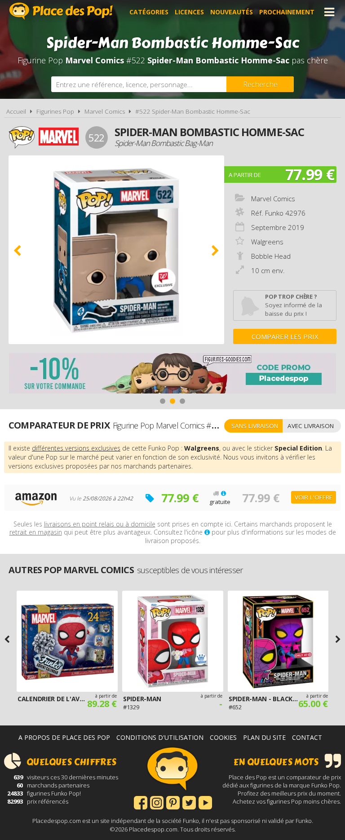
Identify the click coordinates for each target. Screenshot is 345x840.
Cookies (223, 737)
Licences (189, 12)
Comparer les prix (285, 336)
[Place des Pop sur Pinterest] (173, 802)
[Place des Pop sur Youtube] (205, 802)
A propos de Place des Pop (64, 737)
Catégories (148, 12)
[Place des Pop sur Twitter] (189, 802)
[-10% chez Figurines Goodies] (172, 374)
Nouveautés (231, 12)
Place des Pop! (61, 11)
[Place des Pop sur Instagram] (157, 802)
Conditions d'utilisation (159, 737)
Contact (307, 737)
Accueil (16, 111)
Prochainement (286, 12)
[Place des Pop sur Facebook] (140, 802)
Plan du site (264, 737)
